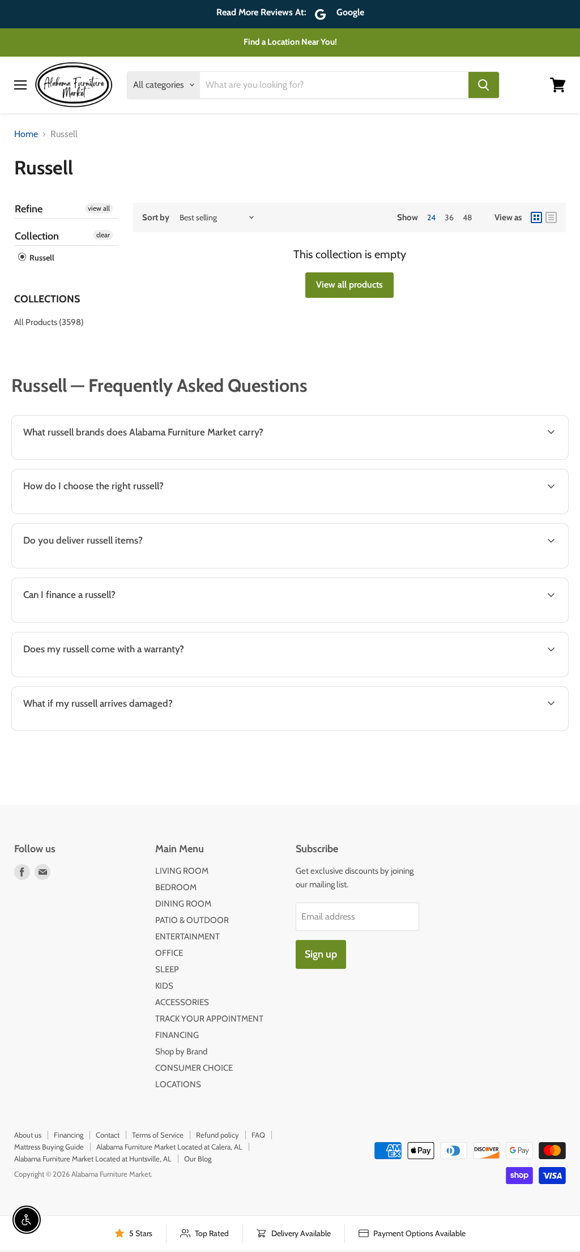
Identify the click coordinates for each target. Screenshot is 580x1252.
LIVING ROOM (181, 871)
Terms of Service (158, 1134)
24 (431, 217)
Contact (108, 1134)
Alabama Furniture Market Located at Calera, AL (169, 1146)
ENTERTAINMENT (187, 936)
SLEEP (167, 969)
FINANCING (177, 1035)
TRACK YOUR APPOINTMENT (209, 1019)
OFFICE (169, 953)
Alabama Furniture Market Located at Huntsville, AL (93, 1158)
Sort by (155, 218)
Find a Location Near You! (290, 42)
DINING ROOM (183, 904)
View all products (349, 284)
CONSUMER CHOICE (194, 1068)
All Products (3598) (49, 322)
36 (449, 217)
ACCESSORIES (182, 1002)
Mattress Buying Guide (49, 1146)
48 (467, 217)
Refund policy (217, 1134)
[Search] (483, 85)
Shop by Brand (181, 1051)
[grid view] (536, 217)
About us (27, 1134)
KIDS (164, 986)
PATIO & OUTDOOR (192, 920)
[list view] (551, 217)
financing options (108, 621)
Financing (68, 1134)
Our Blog (197, 1158)
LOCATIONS (178, 1084)
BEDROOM (176, 887)
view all (99, 208)
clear (103, 234)
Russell (41, 258)
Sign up (321, 954)
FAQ (258, 1134)
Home (26, 134)
